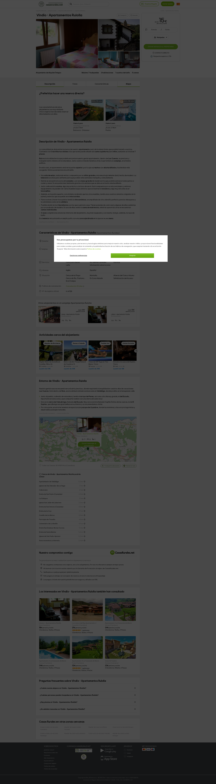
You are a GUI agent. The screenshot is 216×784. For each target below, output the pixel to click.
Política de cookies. (94, 249)
